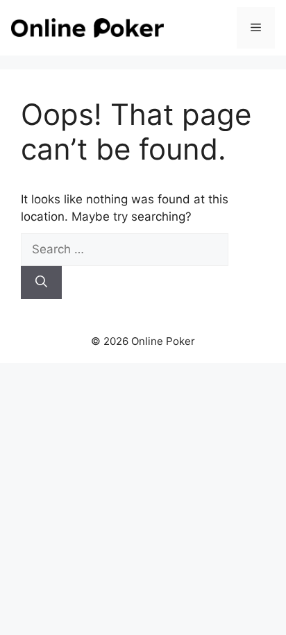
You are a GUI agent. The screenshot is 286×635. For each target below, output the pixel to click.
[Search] (41, 282)
